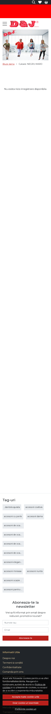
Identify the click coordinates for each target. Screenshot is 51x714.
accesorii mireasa (12, 571)
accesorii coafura (34, 507)
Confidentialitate (12, 667)
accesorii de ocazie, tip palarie (19, 553)
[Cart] (46, 2)
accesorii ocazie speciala (16, 580)
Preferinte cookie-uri (25, 709)
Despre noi (9, 658)
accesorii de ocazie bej (15, 525)
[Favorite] (40, 2)
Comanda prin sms (13, 672)
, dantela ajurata (12, 507)
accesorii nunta (34, 571)
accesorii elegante (13, 562)
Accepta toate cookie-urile (25, 697)
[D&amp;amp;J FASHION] (24, 23)
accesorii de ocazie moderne (18, 534)
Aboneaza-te (25, 638)
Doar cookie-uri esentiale (26, 703)
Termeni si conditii (13, 662)
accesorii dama (35, 516)
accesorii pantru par (14, 589)
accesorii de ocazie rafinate (17, 543)
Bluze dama (8, 64)
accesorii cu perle (13, 516)
